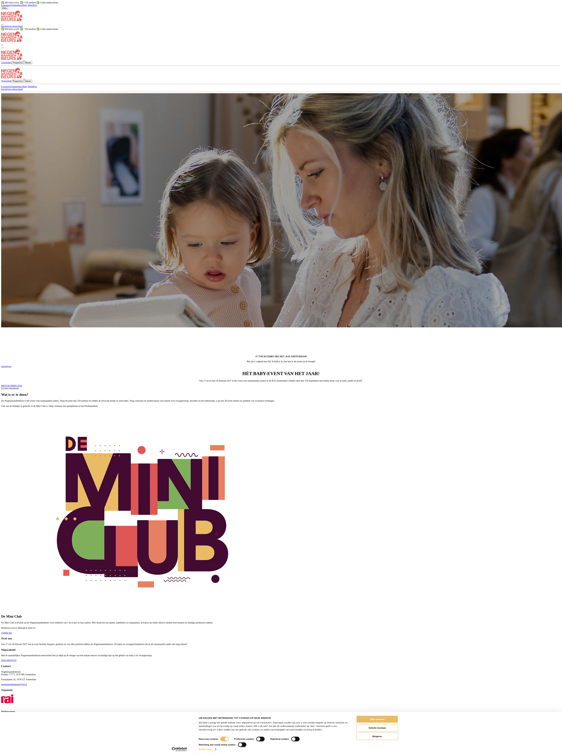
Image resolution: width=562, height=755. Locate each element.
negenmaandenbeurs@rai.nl (14, 684)
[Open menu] (2, 47)
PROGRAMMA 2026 (11, 385)
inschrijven (6, 366)
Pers (35, 5)
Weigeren (377, 736)
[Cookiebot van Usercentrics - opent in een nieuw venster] (179, 749)
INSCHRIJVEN (9, 660)
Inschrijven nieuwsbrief (12, 26)
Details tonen (205, 749)
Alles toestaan (377, 719)
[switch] (260, 739)
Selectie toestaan (377, 727)
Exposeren (6, 5)
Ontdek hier (6, 633)
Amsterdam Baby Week (22, 5)
